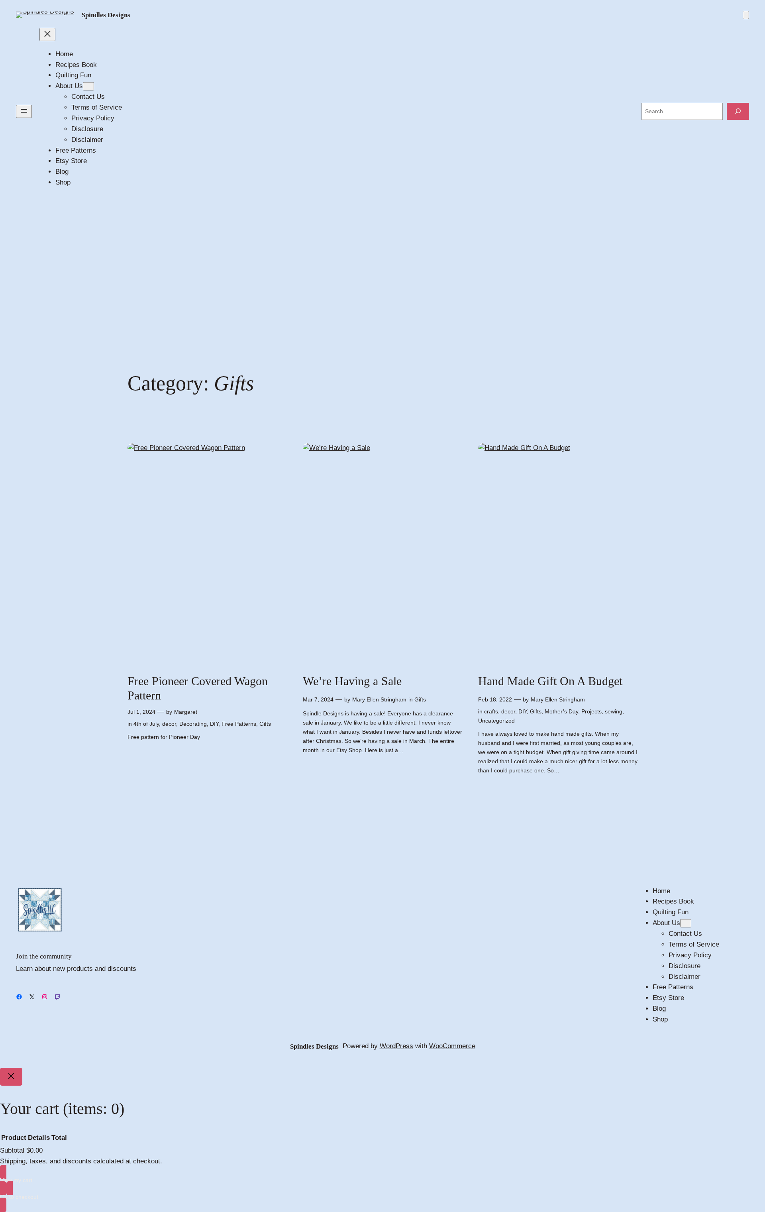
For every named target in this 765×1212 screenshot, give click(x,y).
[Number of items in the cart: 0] (746, 15)
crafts (491, 711)
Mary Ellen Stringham (379, 699)
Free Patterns (239, 724)
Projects (591, 711)
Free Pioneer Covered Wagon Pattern (198, 688)
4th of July (146, 724)
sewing (613, 711)
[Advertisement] (382, 268)
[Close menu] (47, 34)
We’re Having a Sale (352, 681)
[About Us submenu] (88, 86)
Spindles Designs (106, 15)
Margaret (185, 712)
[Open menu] (24, 111)
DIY (214, 724)
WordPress (396, 1046)
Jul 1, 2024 (141, 712)
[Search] (738, 111)
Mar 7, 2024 (318, 699)
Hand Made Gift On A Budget (550, 681)
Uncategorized (496, 720)
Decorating (193, 724)
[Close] (11, 1077)
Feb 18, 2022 (495, 699)
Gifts (265, 724)
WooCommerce (452, 1046)
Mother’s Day (561, 711)
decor (169, 724)
